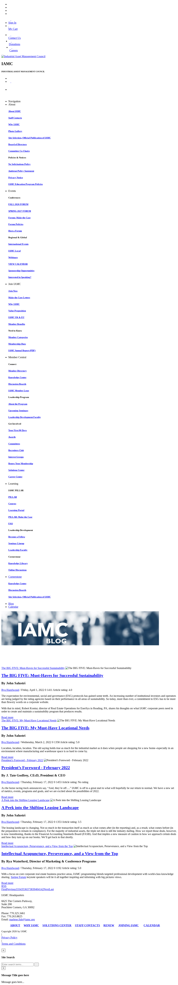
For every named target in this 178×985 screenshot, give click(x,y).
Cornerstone (14, 556)
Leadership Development (20, 530)
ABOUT (15, 925)
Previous (11, 889)
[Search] (36, 964)
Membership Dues (17, 344)
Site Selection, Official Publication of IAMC (29, 137)
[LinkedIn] (9, 10)
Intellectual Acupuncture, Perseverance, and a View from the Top (37, 846)
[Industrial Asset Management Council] (23, 56)
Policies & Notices (17, 157)
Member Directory (17, 370)
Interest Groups (16, 457)
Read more (7, 717)
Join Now (13, 291)
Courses (12, 503)
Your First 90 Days (17, 430)
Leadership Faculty (17, 550)
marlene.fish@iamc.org (22, 919)
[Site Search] (9, 81)
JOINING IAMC (128, 925)
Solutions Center (16, 470)
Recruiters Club (16, 450)
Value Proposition (17, 310)
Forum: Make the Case (19, 217)
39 (34, 889)
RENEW (108, 925)
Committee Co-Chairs (19, 151)
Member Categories (18, 337)
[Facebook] (9, 4)
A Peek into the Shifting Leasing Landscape (25, 800)
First (3, 889)
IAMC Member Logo (18, 390)
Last (51, 889)
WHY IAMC (31, 925)
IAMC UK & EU (16, 317)
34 (20, 889)
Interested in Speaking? (19, 277)
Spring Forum (18, 877)
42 (42, 889)
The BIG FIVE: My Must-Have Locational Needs (28, 720)
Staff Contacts (15, 118)
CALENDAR (152, 925)
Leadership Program (18, 397)
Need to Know (15, 330)
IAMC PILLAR (15, 490)
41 (39, 889)
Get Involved (14, 423)
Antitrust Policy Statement (21, 171)
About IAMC (14, 111)
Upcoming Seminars (18, 410)
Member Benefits (16, 324)
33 (17, 889)
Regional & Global (17, 237)
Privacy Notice (15, 177)
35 (22, 889)
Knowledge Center (17, 377)
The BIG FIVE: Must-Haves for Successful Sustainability (33, 668)
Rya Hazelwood (10, 689)
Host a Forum (15, 231)
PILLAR (12, 497)
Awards (12, 437)
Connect (12, 364)
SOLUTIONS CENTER (56, 925)
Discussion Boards (17, 384)
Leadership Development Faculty (24, 417)
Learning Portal (16, 510)
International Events (18, 244)
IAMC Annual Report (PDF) (21, 350)
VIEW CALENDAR (18, 264)
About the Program (17, 404)
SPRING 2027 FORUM (19, 211)
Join (12, 89)
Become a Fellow (16, 536)
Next (46, 889)
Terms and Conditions (13, 943)
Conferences (14, 197)
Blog (11, 603)
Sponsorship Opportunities (21, 270)
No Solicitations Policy (19, 164)
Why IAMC (14, 124)
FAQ (10, 523)
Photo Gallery (15, 131)
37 (28, 889)
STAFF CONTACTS (87, 925)
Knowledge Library (18, 563)
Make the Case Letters (19, 297)
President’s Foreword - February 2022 (22, 760)
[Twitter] (9, 7)
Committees (14, 443)
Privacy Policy (9, 937)
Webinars (13, 257)
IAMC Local (14, 251)
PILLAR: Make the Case (20, 517)
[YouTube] (9, 13)
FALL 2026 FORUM (18, 204)
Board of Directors (17, 144)
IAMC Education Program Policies (25, 184)
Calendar (13, 606)
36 (25, 889)
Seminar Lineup (16, 543)
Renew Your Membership (20, 463)
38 (31, 889)
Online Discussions (17, 570)
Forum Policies (15, 224)
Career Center (15, 476)
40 (36, 889)
